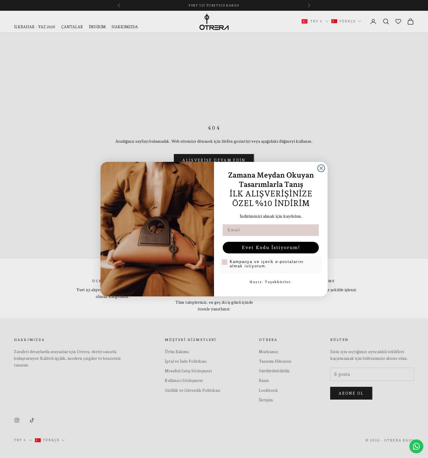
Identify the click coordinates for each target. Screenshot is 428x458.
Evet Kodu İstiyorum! (271, 247)
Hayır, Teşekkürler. (271, 282)
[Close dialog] (321, 168)
